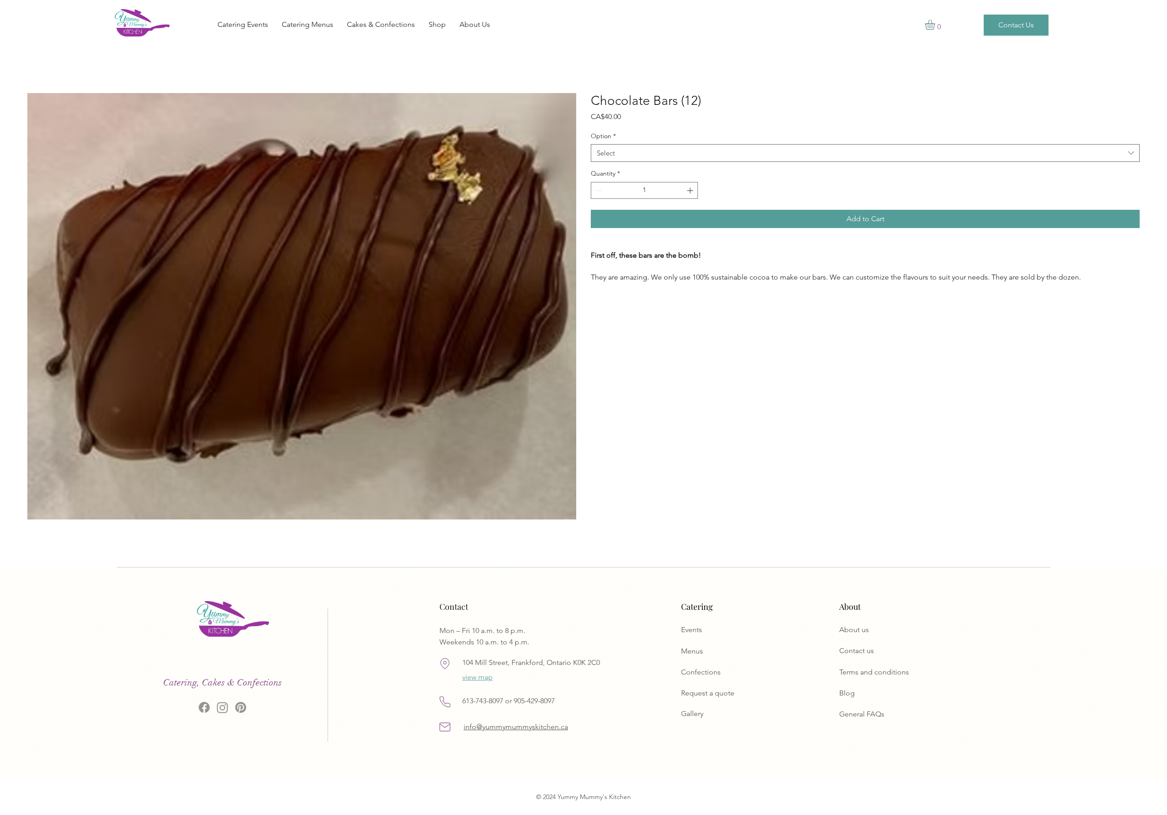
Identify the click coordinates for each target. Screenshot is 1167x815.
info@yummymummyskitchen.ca (516, 726)
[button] (936, 25)
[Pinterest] (240, 707)
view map (477, 677)
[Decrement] (598, 190)
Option (603, 136)
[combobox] (865, 153)
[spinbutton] (644, 190)
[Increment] (691, 190)
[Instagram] (222, 707)
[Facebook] (204, 707)
